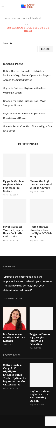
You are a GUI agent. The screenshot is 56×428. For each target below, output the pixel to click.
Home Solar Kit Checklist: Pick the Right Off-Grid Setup (41, 231)
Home (6, 18)
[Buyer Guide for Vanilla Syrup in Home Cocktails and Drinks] (14, 210)
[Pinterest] (32, 421)
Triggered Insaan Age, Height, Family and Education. (40, 339)
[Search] (52, 6)
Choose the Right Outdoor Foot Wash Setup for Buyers (41, 184)
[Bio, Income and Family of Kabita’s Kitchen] (14, 318)
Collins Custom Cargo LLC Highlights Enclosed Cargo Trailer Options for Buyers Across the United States (27, 75)
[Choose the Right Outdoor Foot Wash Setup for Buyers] (41, 165)
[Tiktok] (36, 421)
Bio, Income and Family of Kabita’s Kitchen (14, 337)
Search (7, 43)
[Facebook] (20, 421)
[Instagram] (28, 421)
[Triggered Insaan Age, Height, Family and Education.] (41, 318)
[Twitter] (24, 421)
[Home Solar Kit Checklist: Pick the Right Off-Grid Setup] (41, 210)
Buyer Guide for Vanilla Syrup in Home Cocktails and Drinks (13, 231)
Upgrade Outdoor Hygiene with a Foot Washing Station (13, 186)
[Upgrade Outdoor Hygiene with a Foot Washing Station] (14, 165)
